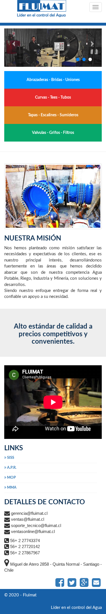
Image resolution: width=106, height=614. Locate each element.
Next (96, 47)
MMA (11, 487)
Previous (9, 47)
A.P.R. (11, 468)
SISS (10, 458)
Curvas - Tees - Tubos (53, 97)
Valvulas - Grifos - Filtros (53, 133)
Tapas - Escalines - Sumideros (53, 115)
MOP (11, 478)
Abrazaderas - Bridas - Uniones (53, 80)
